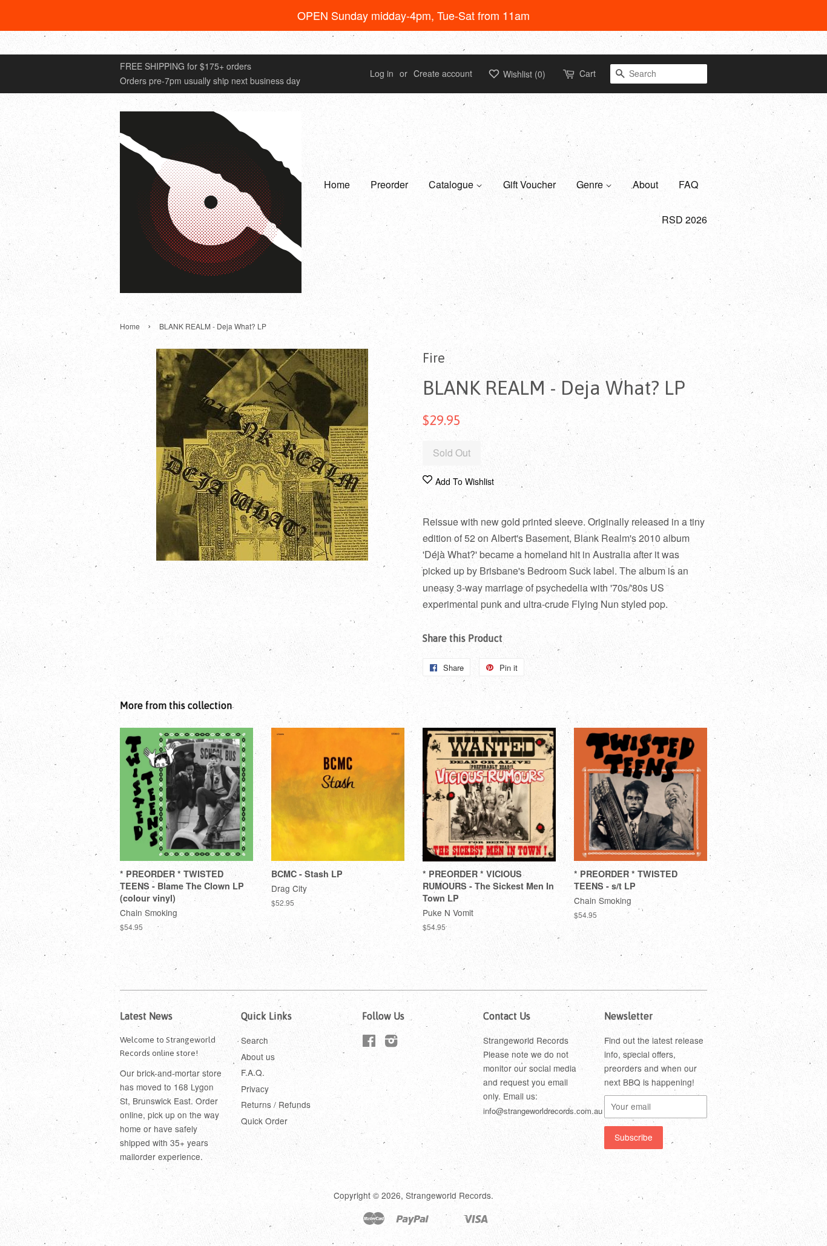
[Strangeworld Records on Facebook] (369, 1043)
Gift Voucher (529, 184)
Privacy (255, 1089)
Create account (443, 73)
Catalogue (452, 184)
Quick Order (264, 1121)
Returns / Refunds (276, 1104)
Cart (587, 73)
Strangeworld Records (448, 1195)
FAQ (688, 184)
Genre (590, 184)
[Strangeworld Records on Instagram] (391, 1043)
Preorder (389, 184)
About (645, 184)
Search (254, 1040)
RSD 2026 (684, 219)
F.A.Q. (253, 1072)
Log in (382, 73)
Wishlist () (523, 74)
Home (337, 184)
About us (258, 1056)
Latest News (146, 1015)
